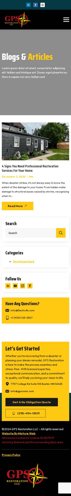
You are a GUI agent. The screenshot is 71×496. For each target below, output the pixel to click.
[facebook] (35, 5)
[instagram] (22, 285)
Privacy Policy (11, 455)
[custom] (42, 5)
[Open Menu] (66, 20)
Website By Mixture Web (19, 433)
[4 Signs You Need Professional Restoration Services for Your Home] (35, 141)
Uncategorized (23, 261)
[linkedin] (28, 5)
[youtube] (15, 285)
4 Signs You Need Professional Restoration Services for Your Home (30, 168)
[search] (61, 233)
